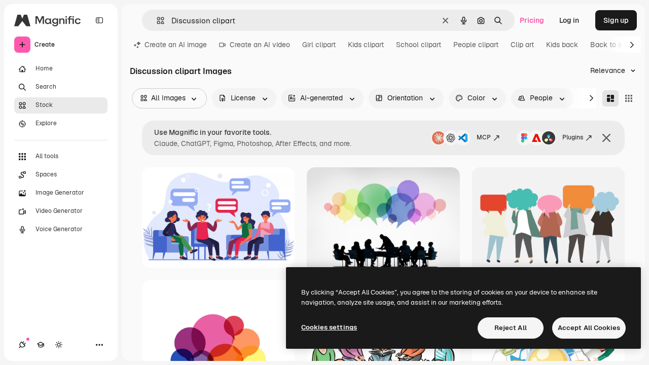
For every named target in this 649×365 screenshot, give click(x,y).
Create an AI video (260, 44)
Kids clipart (366, 44)
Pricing (532, 20)
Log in (569, 20)
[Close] (606, 138)
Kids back (562, 44)
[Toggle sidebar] (99, 20)
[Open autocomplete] (156, 20)
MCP (484, 137)
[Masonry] (610, 98)
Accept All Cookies (589, 327)
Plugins (572, 137)
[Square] (629, 98)
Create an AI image (176, 44)
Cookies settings (329, 327)
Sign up (616, 20)
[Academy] (40, 345)
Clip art (522, 44)
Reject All (510, 327)
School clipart (418, 44)
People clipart (475, 44)
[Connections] (22, 345)
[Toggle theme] (59, 345)
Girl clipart (319, 44)
